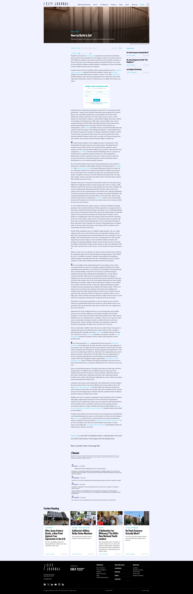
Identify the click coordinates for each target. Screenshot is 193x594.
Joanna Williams (49, 528)
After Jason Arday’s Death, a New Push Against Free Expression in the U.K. (55, 534)
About (127, 4)
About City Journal (119, 565)
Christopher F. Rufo (76, 528)
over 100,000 (83, 151)
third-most (90, 334)
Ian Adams (128, 528)
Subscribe (134, 4)
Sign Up (96, 100)
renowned (77, 418)
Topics (121, 4)
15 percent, (98, 198)
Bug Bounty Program (138, 575)
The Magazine (104, 4)
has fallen (115, 72)
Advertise (135, 568)
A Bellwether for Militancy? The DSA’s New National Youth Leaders (108, 534)
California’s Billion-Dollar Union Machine (82, 532)
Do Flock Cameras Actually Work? (138, 52)
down (89, 343)
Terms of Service (96, 103)
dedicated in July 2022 (83, 168)
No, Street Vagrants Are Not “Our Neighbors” (137, 61)
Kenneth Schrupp (85, 528)
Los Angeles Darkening (134, 69)
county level (116, 74)
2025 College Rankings (84, 4)
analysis (87, 127)
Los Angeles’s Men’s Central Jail (95, 425)
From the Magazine (101, 570)
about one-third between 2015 (83, 387)
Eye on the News (50, 554)
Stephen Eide (74, 31)
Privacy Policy (105, 102)
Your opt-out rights (145, 590)
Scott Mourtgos (134, 528)
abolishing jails (90, 55)
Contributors (118, 568)
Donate (142, 4)
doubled (98, 332)
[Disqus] (96, 482)
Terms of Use (136, 573)
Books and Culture (101, 573)
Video (97, 575)
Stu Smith (101, 528)
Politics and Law (93, 48)
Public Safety (84, 48)
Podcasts (113, 4)
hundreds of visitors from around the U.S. (107, 420)
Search (95, 4)
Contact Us (118, 579)
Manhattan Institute (138, 570)
